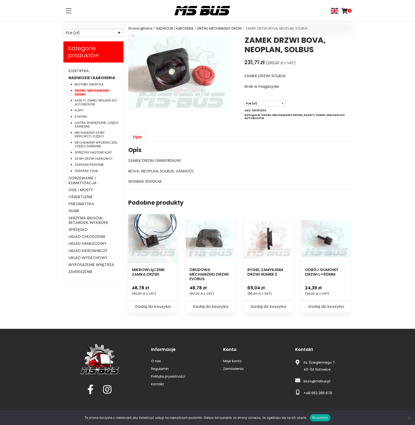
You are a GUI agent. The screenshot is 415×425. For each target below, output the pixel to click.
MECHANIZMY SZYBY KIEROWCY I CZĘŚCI (90, 134)
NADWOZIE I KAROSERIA (174, 28)
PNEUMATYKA (81, 204)
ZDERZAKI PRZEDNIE (89, 164)
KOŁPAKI (81, 116)
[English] (335, 10)
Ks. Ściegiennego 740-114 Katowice (319, 366)
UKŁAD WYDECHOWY (87, 257)
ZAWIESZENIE (80, 271)
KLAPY (79, 110)
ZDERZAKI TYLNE (86, 171)
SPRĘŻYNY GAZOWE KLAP (93, 152)
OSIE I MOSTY (80, 190)
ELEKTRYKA (78, 71)
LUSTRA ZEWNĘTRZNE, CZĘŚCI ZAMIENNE (96, 125)
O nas (156, 361)
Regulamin (160, 368)
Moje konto (232, 361)
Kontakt (157, 384)
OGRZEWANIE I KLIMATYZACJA (82, 180)
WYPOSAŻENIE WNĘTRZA (91, 264)
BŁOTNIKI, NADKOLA (89, 84)
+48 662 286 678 (318, 393)
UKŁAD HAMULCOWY (87, 243)
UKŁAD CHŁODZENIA (86, 236)
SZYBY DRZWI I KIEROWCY (94, 158)
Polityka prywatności (168, 376)
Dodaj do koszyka (153, 306)
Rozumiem (320, 417)
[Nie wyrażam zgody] (409, 417)
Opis (137, 137)
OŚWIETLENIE (80, 197)
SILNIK (73, 211)
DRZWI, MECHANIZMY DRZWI (219, 28)
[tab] (137, 137)
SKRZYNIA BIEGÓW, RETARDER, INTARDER (88, 220)
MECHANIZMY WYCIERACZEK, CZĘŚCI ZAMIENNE (96, 144)
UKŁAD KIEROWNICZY (87, 251)
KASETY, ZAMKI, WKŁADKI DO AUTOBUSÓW (96, 102)
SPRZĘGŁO (78, 229)
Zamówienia (233, 368)
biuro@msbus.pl (317, 381)
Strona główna (140, 28)
